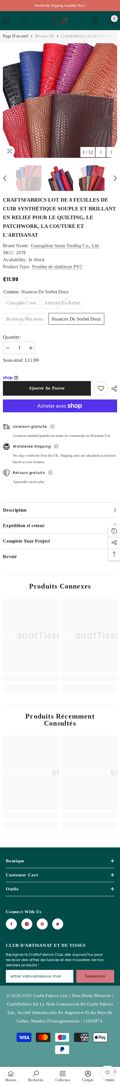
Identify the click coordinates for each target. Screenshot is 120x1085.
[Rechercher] (23, 20)
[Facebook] (11, 924)
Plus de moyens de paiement (60, 415)
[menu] (6, 20)
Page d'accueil (15, 36)
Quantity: (12, 337)
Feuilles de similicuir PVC (57, 266)
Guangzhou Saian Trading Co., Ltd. (65, 245)
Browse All (44, 36)
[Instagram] (26, 924)
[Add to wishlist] (101, 388)
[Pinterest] (42, 924)
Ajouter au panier (47, 388)
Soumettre (95, 976)
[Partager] (112, 389)
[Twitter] (57, 924)
